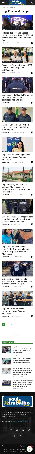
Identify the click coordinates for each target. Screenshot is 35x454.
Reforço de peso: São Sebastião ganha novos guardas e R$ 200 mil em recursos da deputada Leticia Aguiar (17, 36)
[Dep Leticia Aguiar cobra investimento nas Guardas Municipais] (17, 298)
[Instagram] (17, 429)
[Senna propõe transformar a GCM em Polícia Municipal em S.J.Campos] (17, 55)
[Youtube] (20, 435)
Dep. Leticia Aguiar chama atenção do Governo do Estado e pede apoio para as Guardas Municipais (16, 250)
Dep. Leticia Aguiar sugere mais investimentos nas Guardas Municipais (16, 157)
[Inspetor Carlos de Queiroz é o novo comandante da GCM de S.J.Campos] (17, 114)
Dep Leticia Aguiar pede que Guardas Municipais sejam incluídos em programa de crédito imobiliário (17, 188)
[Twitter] (14, 435)
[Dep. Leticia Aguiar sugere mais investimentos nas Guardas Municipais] (17, 144)
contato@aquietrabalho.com (19, 421)
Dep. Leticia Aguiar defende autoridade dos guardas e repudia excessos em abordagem (17, 281)
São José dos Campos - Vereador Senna (12, 62)
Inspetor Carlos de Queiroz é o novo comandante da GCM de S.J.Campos (15, 127)
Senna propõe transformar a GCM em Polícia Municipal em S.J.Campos (17, 67)
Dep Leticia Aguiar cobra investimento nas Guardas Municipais (13, 311)
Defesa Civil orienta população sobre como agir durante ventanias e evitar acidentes (22, 360)
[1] (29, 450)
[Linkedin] (22, 429)
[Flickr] (11, 429)
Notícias (5, 29)
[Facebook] (5, 429)
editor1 (4, 42)
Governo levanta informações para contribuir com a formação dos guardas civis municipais (17, 219)
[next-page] (11, 324)
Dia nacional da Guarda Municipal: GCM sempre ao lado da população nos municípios (17, 97)
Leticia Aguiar (6, 102)
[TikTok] (28, 429)
